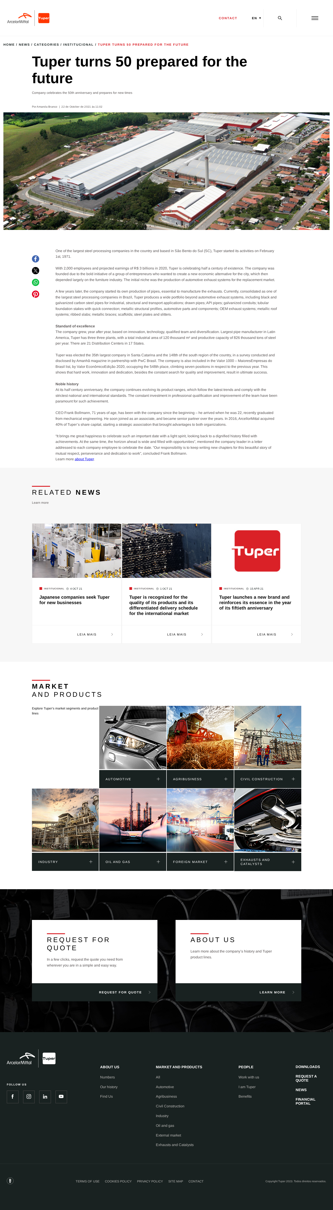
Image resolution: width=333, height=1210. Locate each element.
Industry (162, 1116)
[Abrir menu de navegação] (315, 18)
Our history (109, 1087)
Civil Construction (170, 1106)
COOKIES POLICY (118, 1181)
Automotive (165, 1087)
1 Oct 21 (166, 588)
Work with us (249, 1077)
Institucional (78, 44)
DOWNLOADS (308, 1067)
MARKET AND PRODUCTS (179, 1067)
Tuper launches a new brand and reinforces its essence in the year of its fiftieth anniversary (255, 602)
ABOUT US (109, 1067)
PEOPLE (246, 1067)
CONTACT (228, 18)
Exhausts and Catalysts (175, 1145)
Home (9, 44)
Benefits (245, 1096)
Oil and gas (165, 1125)
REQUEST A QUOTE (306, 1078)
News (24, 44)
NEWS (301, 1090)
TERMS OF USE (87, 1181)
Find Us (106, 1096)
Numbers (107, 1077)
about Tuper (84, 459)
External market (168, 1135)
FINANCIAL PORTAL (306, 1101)
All (158, 1077)
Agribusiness (166, 1096)
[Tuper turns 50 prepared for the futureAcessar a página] (132, 738)
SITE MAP (175, 1181)
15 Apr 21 (257, 588)
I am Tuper (247, 1087)
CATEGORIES (46, 44)
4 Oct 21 (76, 588)
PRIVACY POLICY (150, 1181)
